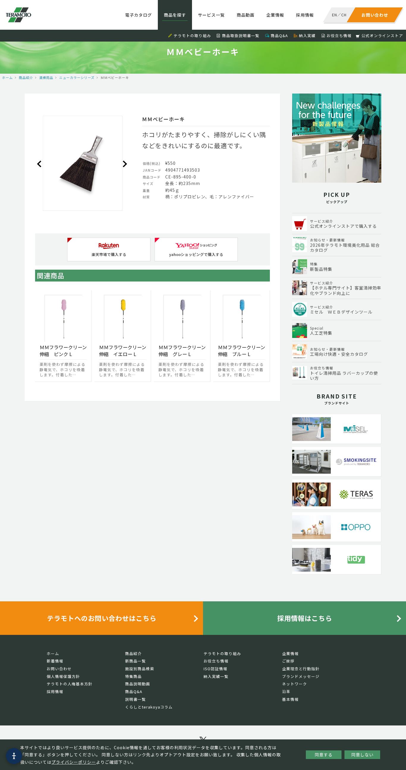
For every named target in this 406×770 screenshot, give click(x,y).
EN (334, 15)
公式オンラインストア (382, 35)
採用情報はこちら (304, 618)
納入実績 (307, 35)
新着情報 (55, 661)
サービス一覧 (211, 15)
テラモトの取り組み (192, 35)
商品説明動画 (137, 684)
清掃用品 (46, 77)
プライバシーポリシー (73, 762)
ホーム (7, 77)
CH (344, 15)
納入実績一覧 (216, 676)
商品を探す (175, 15)
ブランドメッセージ (301, 676)
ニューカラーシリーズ (77, 77)
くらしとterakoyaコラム (149, 707)
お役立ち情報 (339, 35)
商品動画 (245, 15)
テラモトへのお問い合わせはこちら (101, 618)
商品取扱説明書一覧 (240, 35)
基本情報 (290, 699)
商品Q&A (279, 35)
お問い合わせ (59, 668)
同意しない (362, 755)
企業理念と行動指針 (301, 668)
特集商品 (133, 676)
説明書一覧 (135, 699)
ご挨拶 (288, 661)
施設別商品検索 (139, 668)
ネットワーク (294, 684)
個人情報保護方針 (63, 676)
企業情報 (275, 15)
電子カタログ (138, 15)
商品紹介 (26, 77)
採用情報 (305, 15)
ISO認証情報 (215, 668)
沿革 (286, 691)
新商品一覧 (135, 661)
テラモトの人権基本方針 (69, 684)
